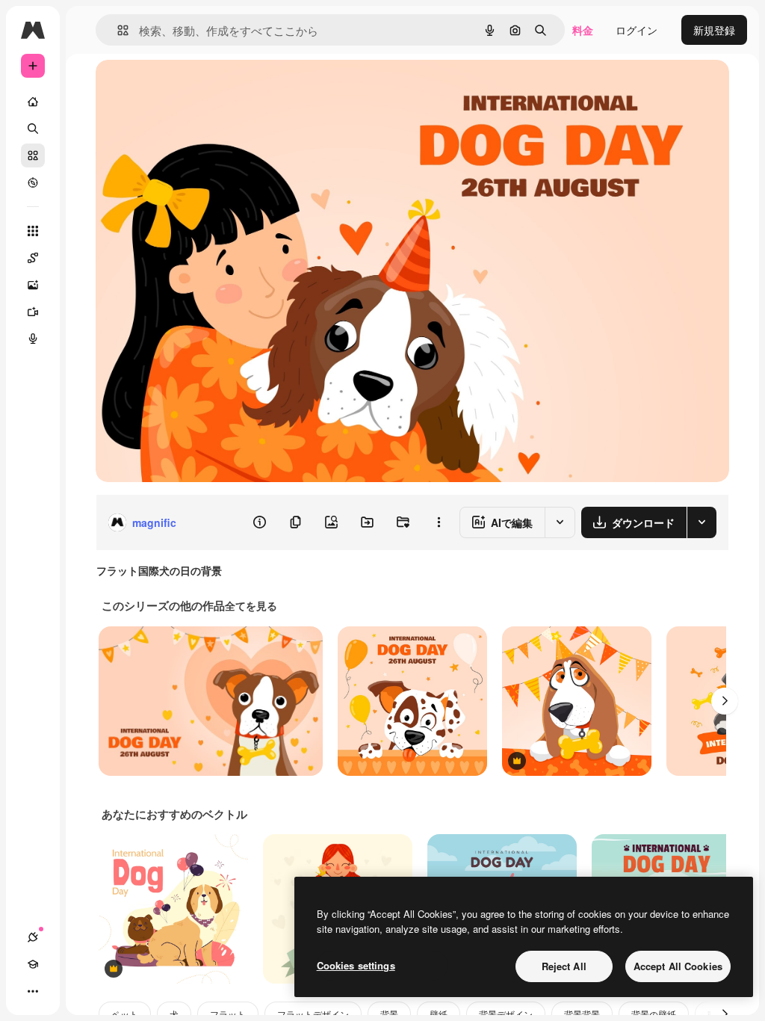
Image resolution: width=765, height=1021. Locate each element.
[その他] (33, 991)
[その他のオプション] (438, 522)
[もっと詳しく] (33, 182)
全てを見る (251, 605)
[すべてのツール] (33, 231)
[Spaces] (33, 258)
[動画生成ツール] (33, 312)
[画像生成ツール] (33, 285)
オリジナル (198, 88)
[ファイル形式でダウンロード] (701, 522)
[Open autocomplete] (116, 30)
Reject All (564, 966)
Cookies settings (356, 965)
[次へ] (724, 701)
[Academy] (33, 964)
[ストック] (33, 155)
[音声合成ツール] (33, 339)
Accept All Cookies (678, 966)
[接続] (33, 937)
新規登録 (714, 29)
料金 (582, 29)
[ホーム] (33, 102)
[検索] (33, 129)
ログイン (636, 29)
